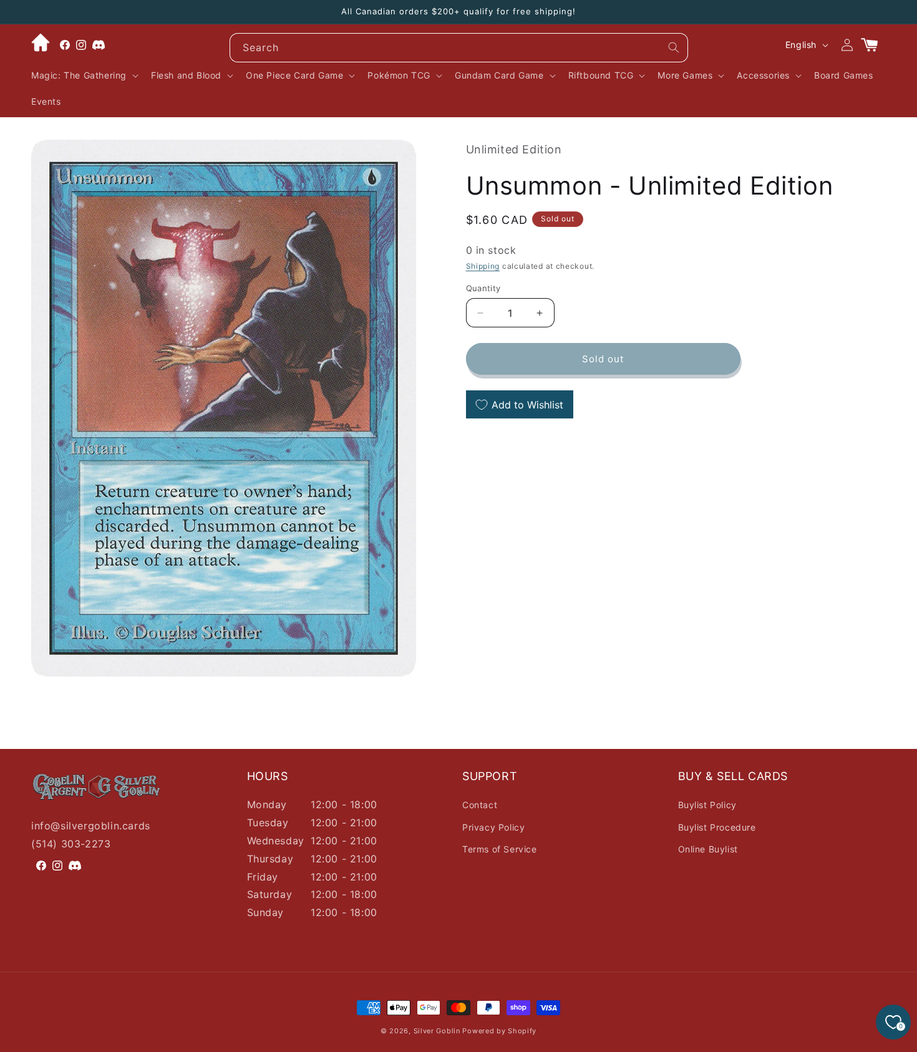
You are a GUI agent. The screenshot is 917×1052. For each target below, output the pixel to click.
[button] (83, 75)
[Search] (673, 47)
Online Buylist (708, 849)
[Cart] (874, 45)
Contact (479, 804)
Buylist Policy (707, 804)
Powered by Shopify (499, 1030)
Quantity (483, 288)
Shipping (483, 266)
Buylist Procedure (717, 827)
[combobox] (458, 48)
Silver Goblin (437, 1030)
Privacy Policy (493, 827)
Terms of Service (499, 849)
